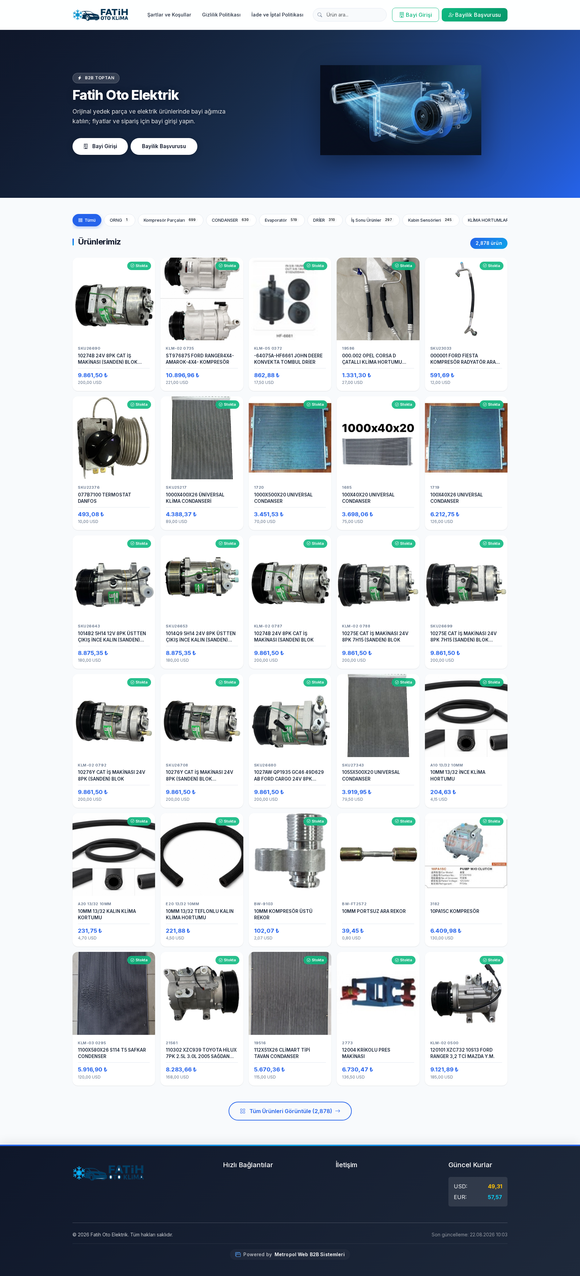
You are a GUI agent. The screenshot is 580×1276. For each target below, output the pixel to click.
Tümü (90, 220)
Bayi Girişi (419, 14)
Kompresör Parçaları (170, 220)
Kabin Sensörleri (430, 220)
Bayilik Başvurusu (478, 14)
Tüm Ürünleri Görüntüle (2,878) (290, 1111)
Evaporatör (281, 220)
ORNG (119, 220)
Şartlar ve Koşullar (169, 14)
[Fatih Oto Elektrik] (100, 15)
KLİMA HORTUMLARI (494, 220)
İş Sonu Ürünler (371, 220)
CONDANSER (230, 220)
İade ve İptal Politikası (277, 14)
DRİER (324, 220)
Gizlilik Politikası (221, 14)
